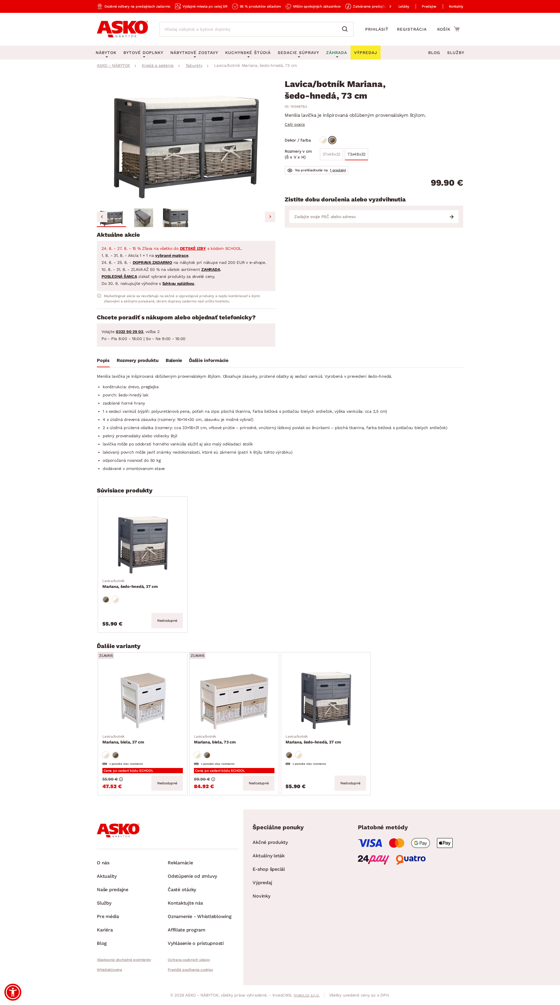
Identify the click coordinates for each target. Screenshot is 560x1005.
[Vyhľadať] (346, 29)
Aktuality (107, 876)
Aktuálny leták (269, 855)
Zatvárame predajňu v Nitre (375, 6)
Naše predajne (112, 889)
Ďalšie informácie (208, 360)
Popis (103, 360)
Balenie (174, 360)
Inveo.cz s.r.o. (306, 995)
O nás (103, 862)
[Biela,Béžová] (323, 140)
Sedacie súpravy (298, 52)
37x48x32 (331, 154)
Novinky (261, 896)
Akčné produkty (270, 842)
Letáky (404, 6)
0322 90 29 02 (129, 331)
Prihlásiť (376, 29)
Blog (434, 52)
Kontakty (456, 6)
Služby (455, 52)
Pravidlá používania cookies (190, 970)
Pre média (108, 916)
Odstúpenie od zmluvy (192, 876)
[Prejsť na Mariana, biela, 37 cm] (142, 698)
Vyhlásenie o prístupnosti (196, 943)
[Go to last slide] (102, 217)
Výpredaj (262, 882)
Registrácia (412, 29)
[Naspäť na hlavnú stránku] (122, 29)
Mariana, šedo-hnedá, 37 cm (130, 584)
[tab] (103, 361)
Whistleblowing (109, 970)
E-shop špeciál (269, 869)
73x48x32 (356, 154)
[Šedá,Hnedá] (332, 140)
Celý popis (295, 124)
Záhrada (336, 52)
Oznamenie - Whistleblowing (200, 916)
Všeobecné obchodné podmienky (124, 960)
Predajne (429, 6)
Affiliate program (186, 930)
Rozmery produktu (138, 360)
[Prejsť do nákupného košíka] (448, 29)
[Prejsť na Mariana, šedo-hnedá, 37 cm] (142, 543)
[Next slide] (270, 217)
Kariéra (105, 930)
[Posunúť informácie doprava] (386, 6)
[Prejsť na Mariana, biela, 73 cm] (234, 698)
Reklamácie (180, 862)
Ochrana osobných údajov (189, 960)
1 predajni (338, 170)
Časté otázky (182, 889)
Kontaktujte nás (185, 903)
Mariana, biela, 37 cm (123, 739)
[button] (111, 217)
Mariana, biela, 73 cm (215, 739)
